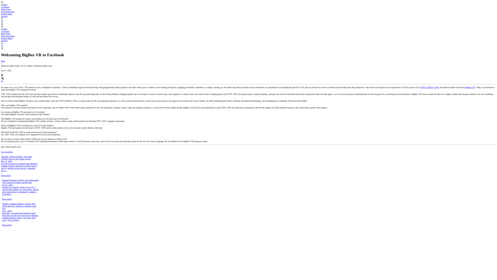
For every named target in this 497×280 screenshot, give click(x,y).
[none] (19, 174)
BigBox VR (470, 87)
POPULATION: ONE (429, 87)
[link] (4, 5)
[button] (248, 2)
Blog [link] (3, 61)
